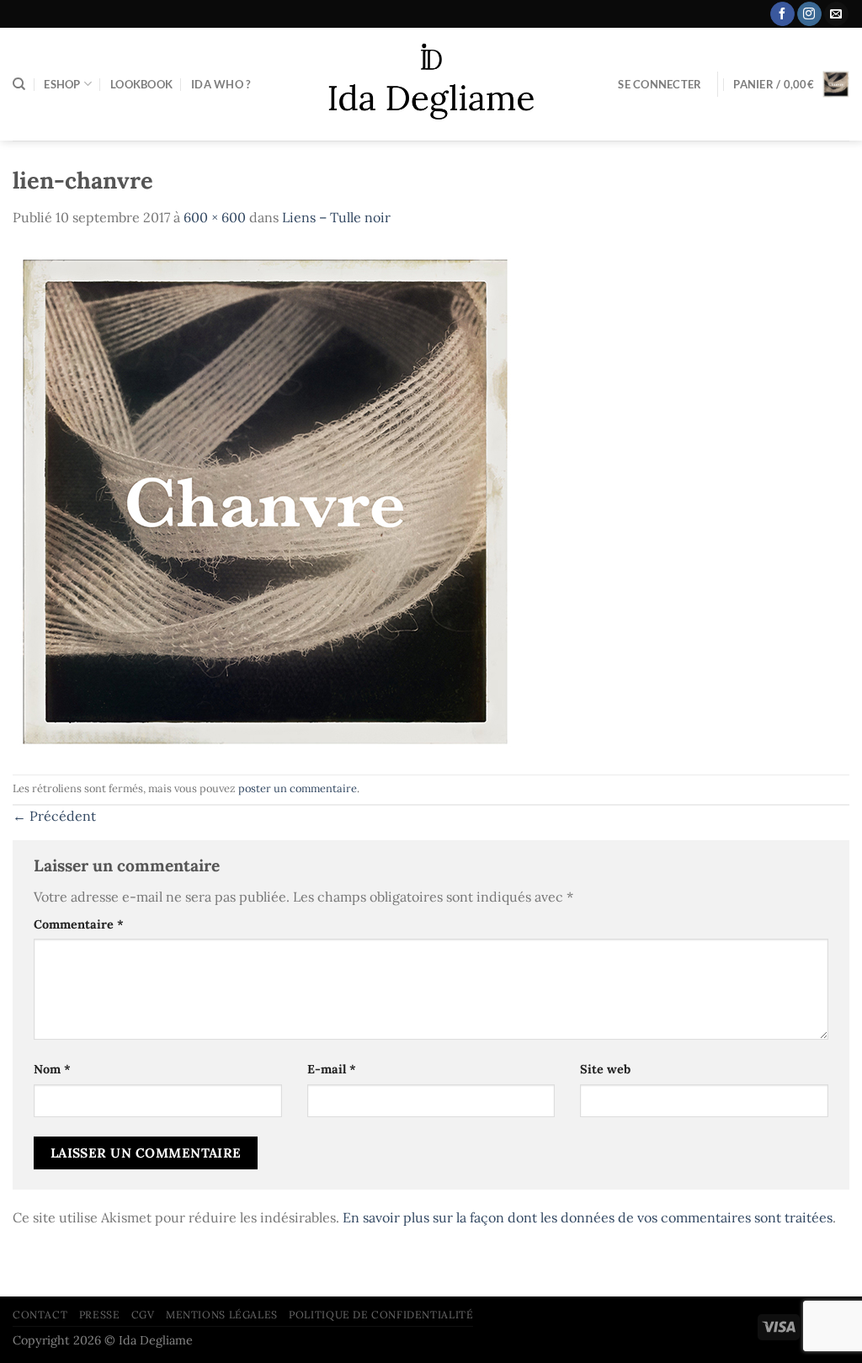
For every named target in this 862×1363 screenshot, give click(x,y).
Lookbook (141, 84)
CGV (143, 1314)
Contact (40, 1314)
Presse (99, 1314)
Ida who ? (220, 84)
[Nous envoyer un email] (836, 14)
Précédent (54, 815)
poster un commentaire (297, 788)
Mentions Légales (222, 1314)
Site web (605, 1069)
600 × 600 (215, 217)
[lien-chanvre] (265, 500)
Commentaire (79, 924)
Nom (52, 1069)
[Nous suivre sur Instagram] (809, 14)
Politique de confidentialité (381, 1314)
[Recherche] (19, 84)
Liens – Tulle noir (336, 217)
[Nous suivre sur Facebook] (782, 14)
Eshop (62, 84)
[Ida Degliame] (431, 84)
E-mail (331, 1069)
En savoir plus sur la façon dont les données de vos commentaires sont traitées (588, 1217)
